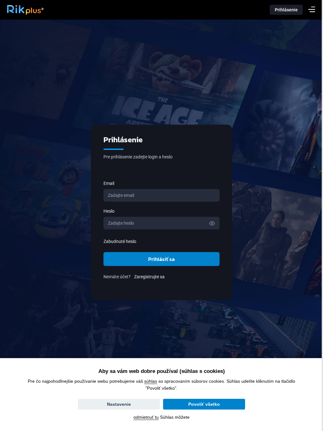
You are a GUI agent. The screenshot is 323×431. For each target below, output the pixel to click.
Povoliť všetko (202, 404)
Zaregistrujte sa (147, 276)
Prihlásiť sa (159, 259)
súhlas (148, 381)
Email (106, 183)
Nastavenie (117, 404)
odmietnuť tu (143, 417)
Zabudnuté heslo (117, 241)
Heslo (106, 211)
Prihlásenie (286, 9)
